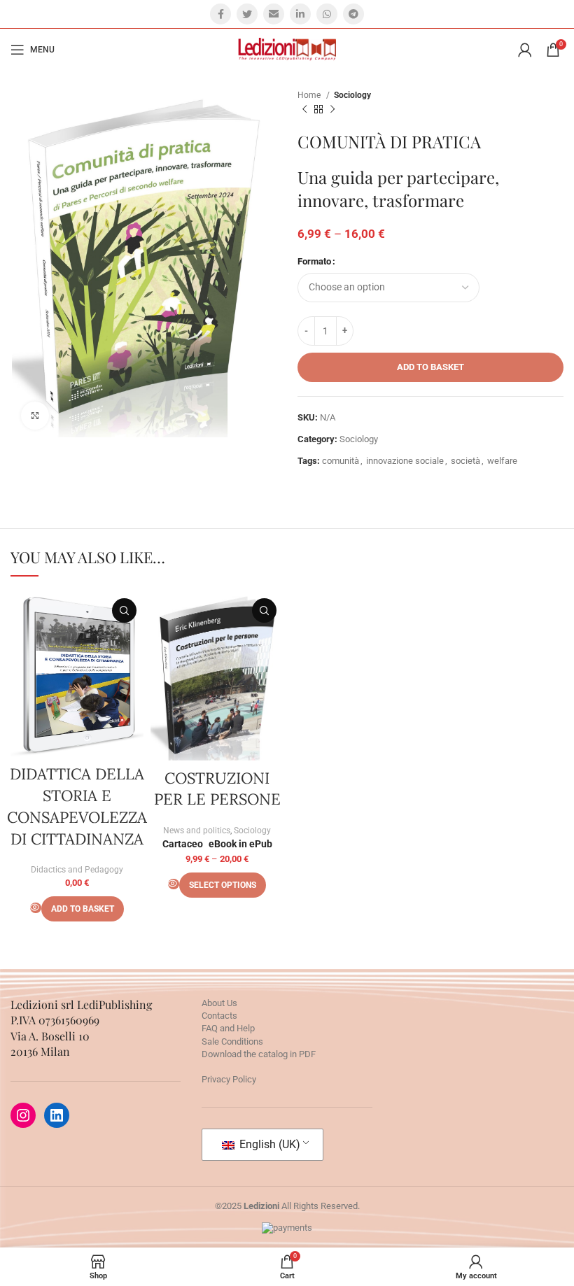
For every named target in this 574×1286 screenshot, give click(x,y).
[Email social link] (273, 13)
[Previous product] (305, 110)
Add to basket (430, 367)
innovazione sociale (405, 460)
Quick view (124, 610)
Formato (314, 261)
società (465, 460)
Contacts (219, 1015)
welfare (502, 460)
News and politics (196, 830)
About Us (219, 1003)
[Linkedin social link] (300, 13)
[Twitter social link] (247, 13)
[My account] (525, 50)
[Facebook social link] (220, 13)
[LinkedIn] (56, 1115)
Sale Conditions (232, 1041)
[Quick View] (35, 908)
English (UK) (268, 1144)
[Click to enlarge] (35, 416)
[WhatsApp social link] (326, 13)
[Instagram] (23, 1115)
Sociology (352, 95)
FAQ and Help (228, 1028)
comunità (340, 460)
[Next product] (333, 110)
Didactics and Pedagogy (77, 870)
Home (310, 95)
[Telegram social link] (353, 13)
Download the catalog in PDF (259, 1054)
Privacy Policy (229, 1079)
